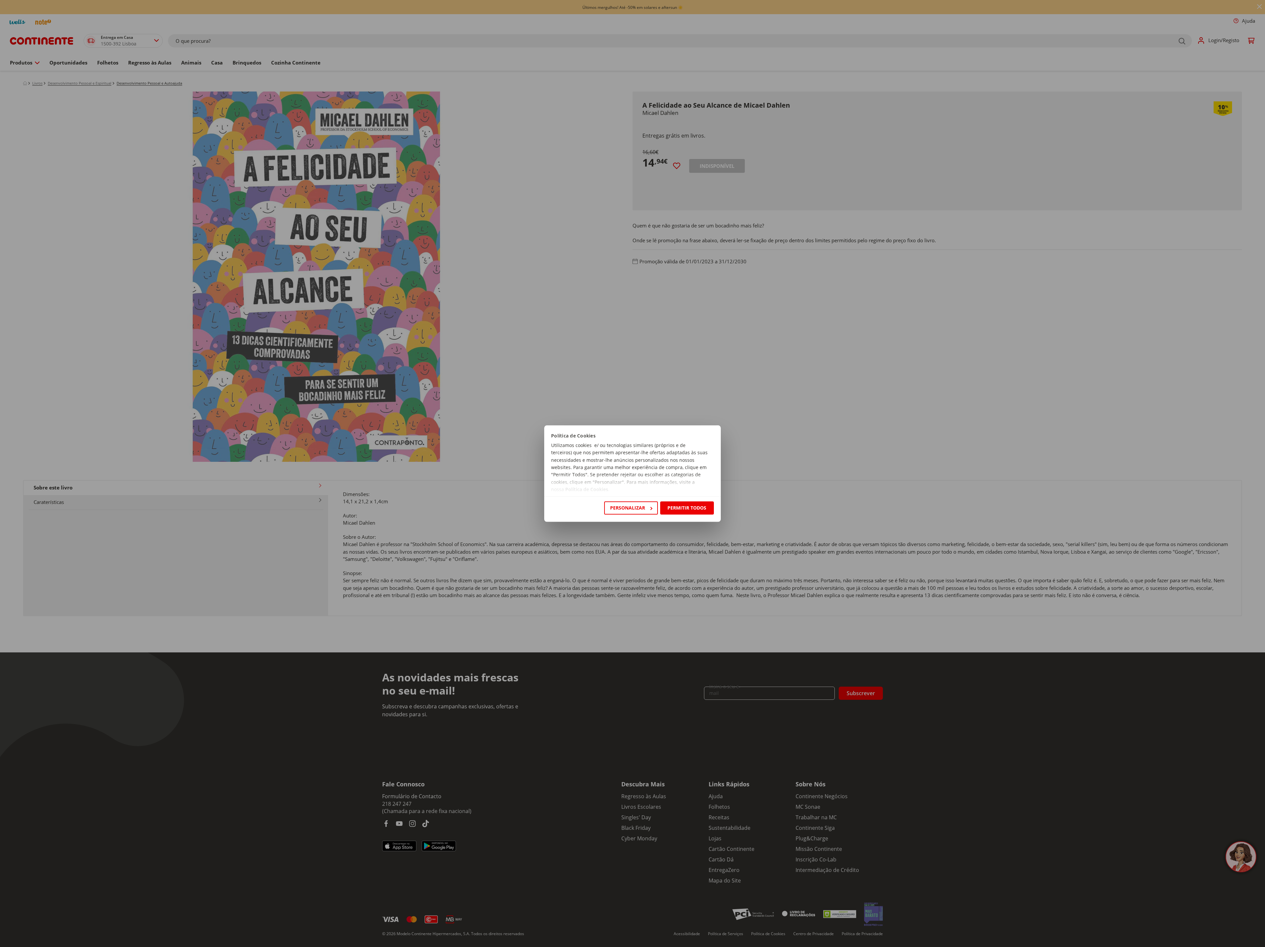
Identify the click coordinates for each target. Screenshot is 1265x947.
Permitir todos (686, 508)
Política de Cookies (586, 490)
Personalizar (627, 508)
